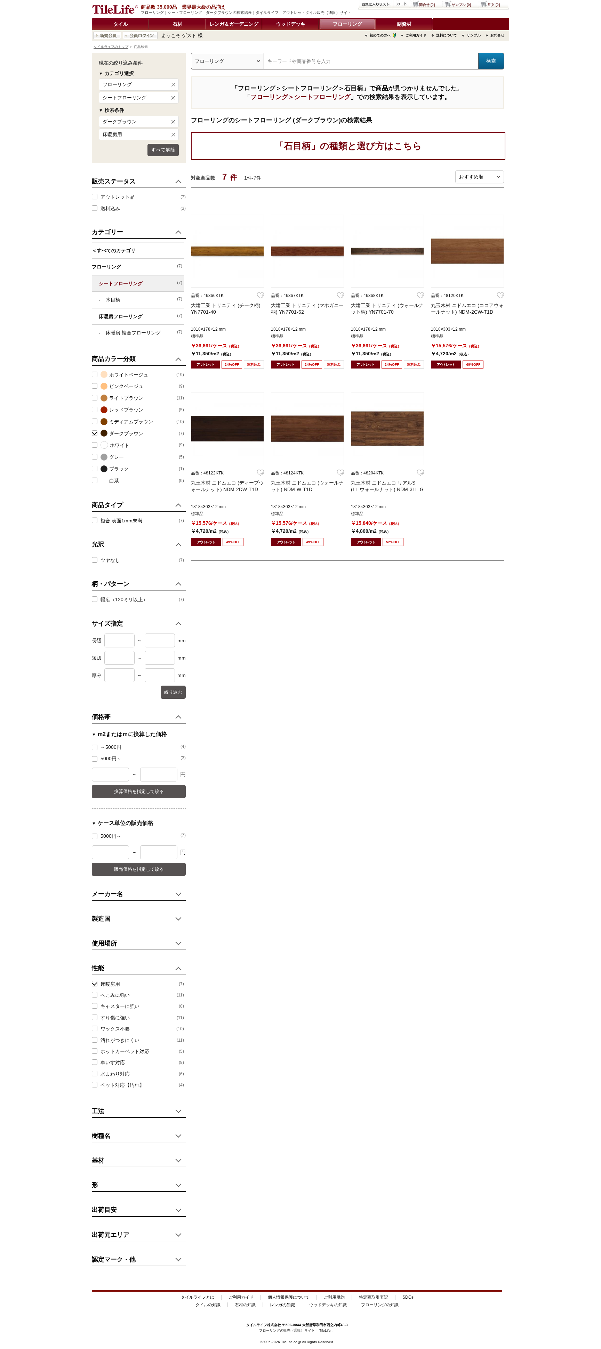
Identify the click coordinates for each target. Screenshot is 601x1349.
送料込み (110, 208)
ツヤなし (110, 560)
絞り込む (173, 692)
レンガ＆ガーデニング (234, 24)
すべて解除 (163, 149)
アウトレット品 (118, 197)
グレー (116, 457)
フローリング (347, 24)
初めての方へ (380, 35)
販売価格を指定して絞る (139, 869)
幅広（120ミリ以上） (124, 599)
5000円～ (143, 758)
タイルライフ (256, 1325)
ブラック (119, 469)
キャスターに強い (120, 1006)
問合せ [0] (427, 5)
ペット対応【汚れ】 (122, 1085)
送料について (446, 35)
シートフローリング (124, 97)
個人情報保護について (289, 1297)
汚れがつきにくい (120, 1040)
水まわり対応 (115, 1074)
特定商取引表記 (373, 1297)
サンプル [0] (461, 5)
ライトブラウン (126, 398)
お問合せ (497, 35)
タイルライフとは (197, 1297)
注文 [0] (494, 5)
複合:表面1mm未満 (121, 520)
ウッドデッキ (290, 24)
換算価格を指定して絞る (139, 791)
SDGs (408, 1297)
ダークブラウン (120, 121)
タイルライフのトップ (111, 47)
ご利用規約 (334, 1297)
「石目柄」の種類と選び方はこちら (348, 146)
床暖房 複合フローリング (144, 333)
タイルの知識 (208, 1304)
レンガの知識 (282, 1304)
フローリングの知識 (380, 1304)
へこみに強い (115, 995)
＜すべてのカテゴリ (114, 250)
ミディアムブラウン (131, 421)
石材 (177, 24)
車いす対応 (113, 1062)
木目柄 (144, 300)
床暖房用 (112, 134)
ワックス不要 (115, 1029)
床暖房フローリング (140, 316)
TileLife (325, 1330)
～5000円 (143, 747)
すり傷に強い (115, 1017)
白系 (114, 480)
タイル (120, 24)
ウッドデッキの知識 (328, 1304)
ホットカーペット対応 (125, 1051)
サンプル (474, 35)
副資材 (404, 24)
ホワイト (119, 445)
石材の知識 (245, 1304)
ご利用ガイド (416, 35)
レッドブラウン (126, 410)
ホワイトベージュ (128, 375)
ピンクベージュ (126, 386)
